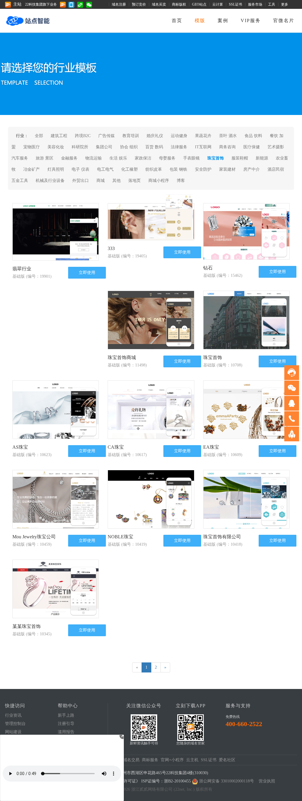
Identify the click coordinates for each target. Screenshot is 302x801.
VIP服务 (251, 20)
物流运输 (93, 158)
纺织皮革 (153, 169)
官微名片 (283, 20)
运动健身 (179, 136)
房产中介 (251, 169)
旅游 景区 (44, 158)
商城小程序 (158, 180)
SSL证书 (235, 4)
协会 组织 (129, 147)
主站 (17, 4)
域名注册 (119, 4)
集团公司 (104, 147)
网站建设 (13, 732)
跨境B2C (83, 136)
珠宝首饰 (215, 158)
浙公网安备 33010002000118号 (226, 781)
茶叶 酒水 (228, 136)
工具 (271, 4)
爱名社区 (227, 760)
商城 (100, 180)
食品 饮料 (253, 136)
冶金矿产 (31, 169)
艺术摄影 (275, 147)
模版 (200, 20)
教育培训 (130, 136)
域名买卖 (159, 4)
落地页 (134, 180)
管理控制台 (15, 723)
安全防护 (203, 169)
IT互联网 (203, 147)
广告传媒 (106, 136)
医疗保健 (251, 147)
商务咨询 (227, 147)
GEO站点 (199, 4)
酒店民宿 (275, 169)
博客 (181, 180)
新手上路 (66, 715)
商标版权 (179, 4)
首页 (177, 20)
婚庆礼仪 (155, 136)
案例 (223, 20)
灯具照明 (55, 169)
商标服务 (150, 760)
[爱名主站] (64, 4)
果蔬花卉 (203, 136)
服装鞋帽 (240, 158)
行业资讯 (13, 715)
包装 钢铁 (178, 169)
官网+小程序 (172, 760)
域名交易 (131, 760)
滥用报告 (66, 732)
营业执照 (267, 781)
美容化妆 (55, 147)
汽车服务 (20, 158)
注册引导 (66, 723)
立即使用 (87, 272)
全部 (39, 136)
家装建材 (227, 169)
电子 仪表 (80, 169)
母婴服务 (167, 158)
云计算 (217, 4)
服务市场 (255, 4)
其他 (116, 180)
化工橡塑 (129, 169)
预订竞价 (139, 4)
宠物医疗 (31, 147)
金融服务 (69, 158)
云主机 (192, 760)
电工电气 (105, 169)
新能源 (262, 158)
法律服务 (179, 147)
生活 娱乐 (118, 158)
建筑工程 (59, 136)
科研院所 (80, 147)
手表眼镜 (191, 158)
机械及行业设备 (50, 180)
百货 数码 (154, 147)
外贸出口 (80, 180)
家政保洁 (143, 158)
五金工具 (20, 180)
